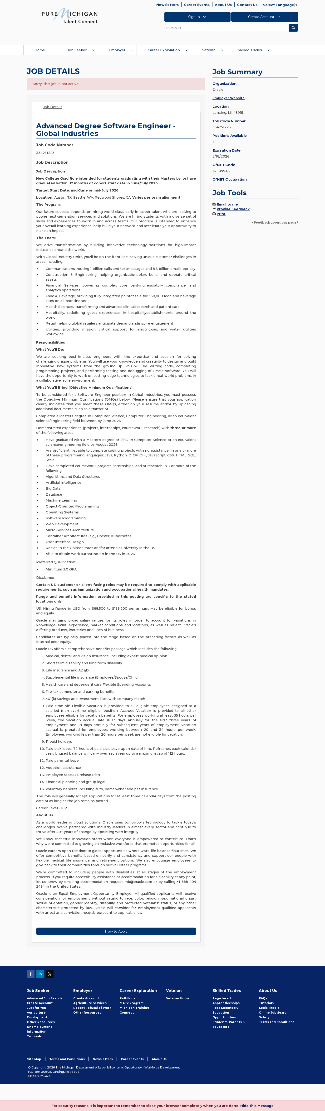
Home (39, 50)
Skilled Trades (250, 50)
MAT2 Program (131, 1003)
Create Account (261, 17)
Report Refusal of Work (92, 1008)
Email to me (227, 204)
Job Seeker (77, 50)
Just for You (36, 1008)
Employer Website (228, 98)
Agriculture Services (90, 1003)
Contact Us (247, 5)
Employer (117, 50)
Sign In (194, 17)
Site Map (34, 1059)
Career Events (197, 5)
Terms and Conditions (276, 1022)
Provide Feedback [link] (233, 209)
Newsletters (167, 5)
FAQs (263, 998)
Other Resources (41, 1022)
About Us (223, 5)
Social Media (269, 1008)
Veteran (209, 50)
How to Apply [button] (116, 931)
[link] (69, 15)
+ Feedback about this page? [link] (274, 222)
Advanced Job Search (44, 998)
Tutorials (34, 1036)
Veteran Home (177, 998)
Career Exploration (164, 50)
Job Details (52, 107)
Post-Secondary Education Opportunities (225, 1012)
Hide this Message (257, 1106)
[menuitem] (39, 50)
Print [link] (221, 214)
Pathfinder (128, 998)
